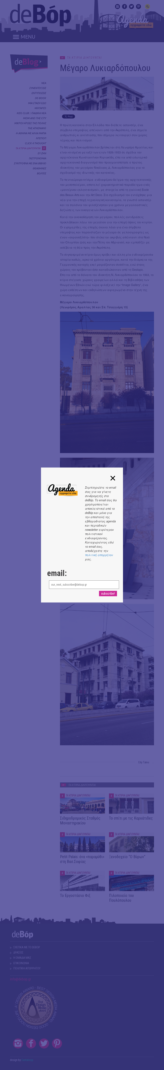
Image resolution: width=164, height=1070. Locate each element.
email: (57, 573)
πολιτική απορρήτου (99, 555)
